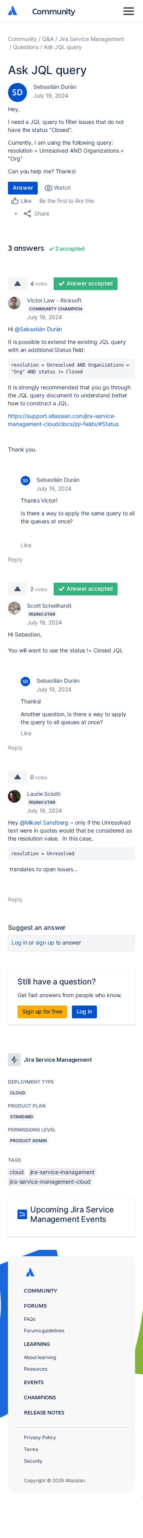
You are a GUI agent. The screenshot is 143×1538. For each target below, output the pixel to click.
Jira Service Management (91, 38)
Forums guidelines (44, 1331)
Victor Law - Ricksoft (54, 300)
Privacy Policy (40, 1437)
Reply (15, 559)
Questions (26, 46)
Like (26, 545)
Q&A (48, 38)
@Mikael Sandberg (44, 822)
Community (53, 11)
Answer (23, 187)
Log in (19, 942)
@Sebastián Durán (38, 329)
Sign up (44, 942)
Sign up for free (42, 1011)
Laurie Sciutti (43, 793)
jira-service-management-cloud (50, 1181)
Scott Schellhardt (49, 605)
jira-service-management (62, 1172)
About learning (40, 1357)
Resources (35, 1369)
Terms (31, 1449)
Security (33, 1461)
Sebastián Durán (54, 86)
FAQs (29, 1319)
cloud (17, 1172)
